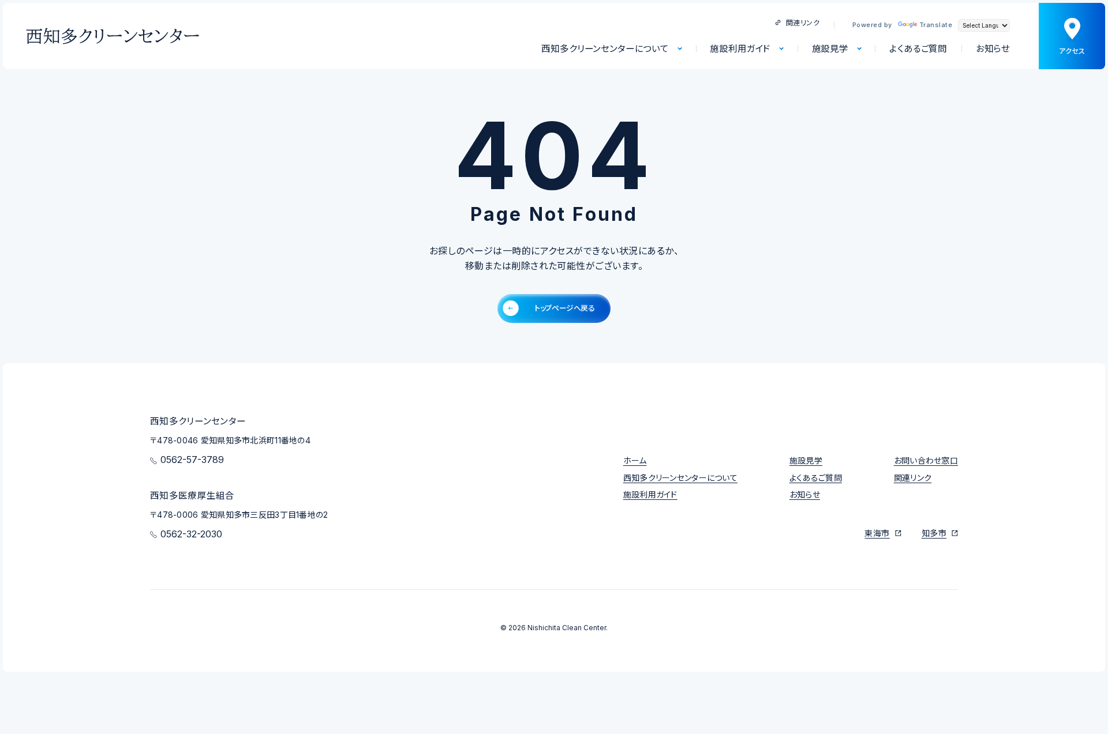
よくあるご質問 (815, 478)
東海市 (876, 533)
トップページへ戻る (564, 308)
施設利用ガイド (650, 494)
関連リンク (802, 22)
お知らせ (804, 494)
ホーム (635, 460)
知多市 (934, 533)
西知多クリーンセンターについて (680, 478)
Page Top (969, 416)
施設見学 (805, 460)
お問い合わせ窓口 (926, 460)
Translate (935, 25)
